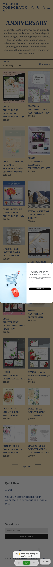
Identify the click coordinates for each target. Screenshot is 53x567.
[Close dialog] (51, 264)
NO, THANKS (39, 293)
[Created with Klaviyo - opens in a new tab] (26, 303)
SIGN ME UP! (40, 288)
